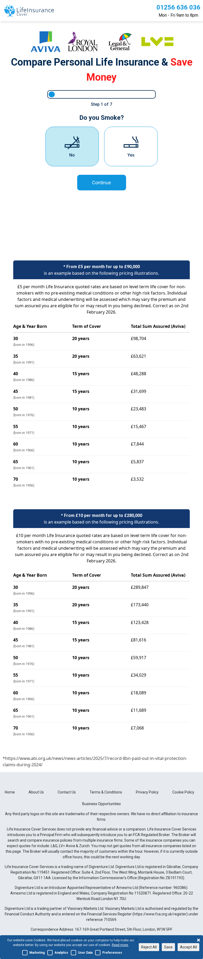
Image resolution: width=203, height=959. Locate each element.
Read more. (120, 945)
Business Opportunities (101, 804)
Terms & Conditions (106, 792)
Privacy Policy (147, 792)
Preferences (112, 953)
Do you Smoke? (101, 117)
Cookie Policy (183, 792)
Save (168, 947)
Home (10, 792)
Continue (101, 182)
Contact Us (67, 792)
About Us (36, 792)
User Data (85, 953)
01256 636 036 (178, 7)
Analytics (61, 953)
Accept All (188, 947)
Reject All (149, 947)
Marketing (37, 953)
